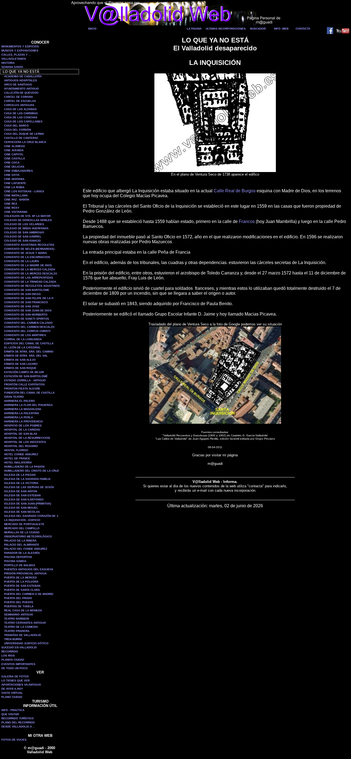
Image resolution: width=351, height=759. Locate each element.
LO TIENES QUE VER (15, 680)
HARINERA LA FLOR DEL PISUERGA (28, 404)
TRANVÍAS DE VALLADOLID (22, 635)
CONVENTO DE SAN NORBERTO (25, 314)
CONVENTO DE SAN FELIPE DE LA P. (29, 298)
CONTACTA (303, 28)
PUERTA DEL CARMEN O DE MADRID (28, 593)
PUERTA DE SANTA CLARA (22, 589)
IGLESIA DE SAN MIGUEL (21, 507)
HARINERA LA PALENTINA (21, 413)
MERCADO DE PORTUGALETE (24, 524)
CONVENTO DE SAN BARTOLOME (26, 289)
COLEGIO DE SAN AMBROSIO (24, 232)
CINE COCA (11, 162)
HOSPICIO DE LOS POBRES (23, 425)
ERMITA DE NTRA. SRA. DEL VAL (26, 355)
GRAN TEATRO (14, 396)
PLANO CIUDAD (11, 696)
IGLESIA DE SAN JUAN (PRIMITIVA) (27, 503)
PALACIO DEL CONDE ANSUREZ (25, 548)
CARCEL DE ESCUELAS (20, 100)
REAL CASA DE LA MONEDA (23, 610)
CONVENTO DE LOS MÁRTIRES (25, 335)
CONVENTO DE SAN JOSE (21, 306)
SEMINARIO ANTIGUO (18, 614)
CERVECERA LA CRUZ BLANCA (25, 142)
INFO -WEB (281, 28)
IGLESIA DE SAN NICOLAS (22, 511)
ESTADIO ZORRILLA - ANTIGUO (25, 380)
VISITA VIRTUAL (12, 692)
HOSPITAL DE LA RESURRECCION (27, 437)
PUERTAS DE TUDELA (18, 606)
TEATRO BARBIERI (16, 618)
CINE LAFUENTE (15, 183)
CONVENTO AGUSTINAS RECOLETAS (29, 244)
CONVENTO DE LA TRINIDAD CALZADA (30, 281)
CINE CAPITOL (14, 154)
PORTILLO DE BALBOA (19, 565)
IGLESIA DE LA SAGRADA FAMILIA (27, 478)
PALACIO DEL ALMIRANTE (21, 544)
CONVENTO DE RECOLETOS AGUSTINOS (32, 285)
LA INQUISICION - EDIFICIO (22, 520)
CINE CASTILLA (14, 158)
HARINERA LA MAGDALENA (22, 409)
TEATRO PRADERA (16, 630)
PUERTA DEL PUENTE (18, 602)
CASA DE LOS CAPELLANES (23, 121)
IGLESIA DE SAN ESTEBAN (22, 495)
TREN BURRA (13, 639)
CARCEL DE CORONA (18, 96)
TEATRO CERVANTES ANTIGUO (25, 622)
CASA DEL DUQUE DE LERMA (24, 133)
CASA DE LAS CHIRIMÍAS (21, 113)
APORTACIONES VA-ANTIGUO (21, 684)
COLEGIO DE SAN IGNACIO (22, 240)
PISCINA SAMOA (15, 561)
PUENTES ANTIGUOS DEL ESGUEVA (28, 569)
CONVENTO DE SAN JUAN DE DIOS (28, 310)
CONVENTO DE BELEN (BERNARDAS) (29, 248)
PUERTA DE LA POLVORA (21, 581)
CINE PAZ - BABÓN (16, 199)
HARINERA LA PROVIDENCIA (23, 421)
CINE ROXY (11, 207)
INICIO (92, 28)
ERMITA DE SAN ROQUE (20, 368)
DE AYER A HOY (12, 688)
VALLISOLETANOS (13, 58)
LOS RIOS (8, 655)
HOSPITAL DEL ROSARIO (21, 446)
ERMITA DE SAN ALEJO (20, 359)
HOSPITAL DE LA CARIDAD (22, 429)
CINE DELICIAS (14, 166)
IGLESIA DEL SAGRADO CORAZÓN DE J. (31, 515)
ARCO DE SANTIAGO (18, 84)
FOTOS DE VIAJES (14, 739)
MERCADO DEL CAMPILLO (21, 528)
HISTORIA (8, 62)
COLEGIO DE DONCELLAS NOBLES (28, 220)
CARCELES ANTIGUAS (19, 105)
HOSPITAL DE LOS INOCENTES (25, 441)
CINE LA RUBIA (14, 187)
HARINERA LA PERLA (18, 417)
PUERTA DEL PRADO (18, 598)
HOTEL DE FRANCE (17, 458)
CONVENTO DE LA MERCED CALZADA (29, 269)
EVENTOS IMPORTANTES (18, 664)
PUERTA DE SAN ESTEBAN (22, 585)
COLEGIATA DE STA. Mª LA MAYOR (27, 215)
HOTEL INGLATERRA (18, 462)
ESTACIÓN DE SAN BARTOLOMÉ (26, 376)
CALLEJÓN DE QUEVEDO (21, 92)
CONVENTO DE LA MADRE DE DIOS (28, 265)
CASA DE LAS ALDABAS (20, 109)
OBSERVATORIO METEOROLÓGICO (28, 536)
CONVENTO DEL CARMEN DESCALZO (29, 326)
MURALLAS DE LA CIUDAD (21, 532)
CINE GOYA (11, 174)
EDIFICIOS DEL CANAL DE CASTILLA (28, 343)
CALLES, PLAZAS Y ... (16, 54)
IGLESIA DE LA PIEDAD (20, 474)
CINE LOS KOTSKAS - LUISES (24, 191)
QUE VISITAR (10, 714)
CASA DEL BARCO (16, 125)
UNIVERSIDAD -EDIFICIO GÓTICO (26, 643)
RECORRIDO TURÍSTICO (17, 718)
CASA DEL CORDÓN (17, 129)
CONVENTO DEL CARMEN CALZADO (28, 322)
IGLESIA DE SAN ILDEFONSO (24, 499)
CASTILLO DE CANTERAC (21, 137)
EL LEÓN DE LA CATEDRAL (22, 347)
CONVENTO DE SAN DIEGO (22, 294)
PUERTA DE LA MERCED (20, 577)
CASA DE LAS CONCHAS (20, 117)
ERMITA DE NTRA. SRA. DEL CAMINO (28, 351)
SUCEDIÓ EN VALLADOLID (19, 647)
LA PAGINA (194, 28)
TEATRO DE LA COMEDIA (21, 626)
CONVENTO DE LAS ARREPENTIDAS (28, 277)
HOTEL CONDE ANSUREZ (21, 454)
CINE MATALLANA (16, 195)
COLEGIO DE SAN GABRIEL (22, 236)
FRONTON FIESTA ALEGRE (22, 388)
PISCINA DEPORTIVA (18, 556)
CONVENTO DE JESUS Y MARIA (25, 252)
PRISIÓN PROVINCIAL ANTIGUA (25, 573)
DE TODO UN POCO (14, 668)
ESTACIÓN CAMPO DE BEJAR (24, 372)
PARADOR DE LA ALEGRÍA (22, 552)
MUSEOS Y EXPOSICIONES (19, 50)
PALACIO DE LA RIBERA (20, 540)
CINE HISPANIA (14, 179)
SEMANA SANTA (12, 66)
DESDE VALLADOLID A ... (18, 726)
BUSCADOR (258, 28)
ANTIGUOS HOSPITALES (20, 80)
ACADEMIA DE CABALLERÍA (23, 76)
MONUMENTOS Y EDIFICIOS (20, 46)
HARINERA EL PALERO (19, 400)
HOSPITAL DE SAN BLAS (20, 433)
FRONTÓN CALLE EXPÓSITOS (24, 384)
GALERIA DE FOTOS (15, 676)
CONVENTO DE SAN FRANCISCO (26, 302)
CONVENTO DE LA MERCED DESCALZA (30, 273)
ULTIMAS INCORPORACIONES (226, 28)
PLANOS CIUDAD (12, 659)
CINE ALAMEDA (14, 146)
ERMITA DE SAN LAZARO (21, 363)
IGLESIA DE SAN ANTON (20, 491)
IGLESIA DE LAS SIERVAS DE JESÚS (29, 487)
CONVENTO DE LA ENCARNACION (27, 257)
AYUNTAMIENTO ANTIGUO (21, 88)
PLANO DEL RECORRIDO (18, 722)
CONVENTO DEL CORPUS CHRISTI (27, 331)
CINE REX (10, 203)
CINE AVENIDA (14, 150)
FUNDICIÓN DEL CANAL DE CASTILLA (29, 392)
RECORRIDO (9, 651)
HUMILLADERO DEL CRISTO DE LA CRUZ (31, 470)
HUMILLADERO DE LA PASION (24, 466)
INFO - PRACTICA (12, 710)
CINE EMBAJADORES (18, 170)
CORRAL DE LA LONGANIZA (23, 339)
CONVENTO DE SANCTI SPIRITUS (26, 318)
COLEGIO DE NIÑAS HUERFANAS (26, 228)
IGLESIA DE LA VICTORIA (21, 483)
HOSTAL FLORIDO (16, 450)
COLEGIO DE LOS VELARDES (24, 224)
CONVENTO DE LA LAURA (21, 261)
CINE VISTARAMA (15, 211)
